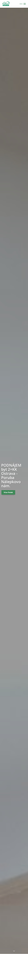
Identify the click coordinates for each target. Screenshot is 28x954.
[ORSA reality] (5, 4)
